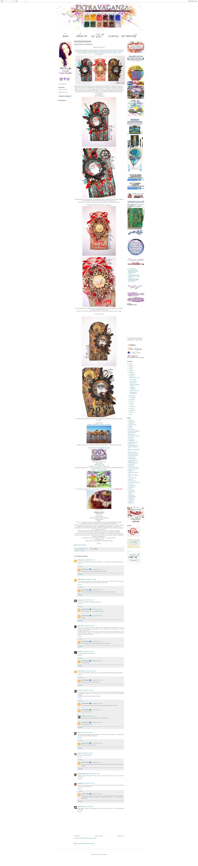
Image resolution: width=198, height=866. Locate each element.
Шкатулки (130, 495)
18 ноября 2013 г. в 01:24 (96, 703)
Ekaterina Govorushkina (63, 89)
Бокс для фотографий (133, 431)
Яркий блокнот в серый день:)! (133, 393)
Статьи (130, 484)
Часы (129, 493)
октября (131, 395)
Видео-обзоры (131, 432)
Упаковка (130, 490)
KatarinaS (80, 806)
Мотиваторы (131, 457)
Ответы (80, 566)
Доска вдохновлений (132, 435)
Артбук (129, 426)
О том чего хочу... (133, 379)
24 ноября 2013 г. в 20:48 (89, 783)
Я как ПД (130, 498)
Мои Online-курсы (132, 455)
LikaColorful (80, 560)
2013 (130, 372)
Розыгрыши (130, 480)
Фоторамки (130, 491)
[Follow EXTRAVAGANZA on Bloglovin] (65, 96)
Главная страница (99, 835)
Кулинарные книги (132, 445)
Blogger (105, 854)
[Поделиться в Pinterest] (97, 549)
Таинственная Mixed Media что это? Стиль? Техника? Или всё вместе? (133, 272)
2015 (130, 368)
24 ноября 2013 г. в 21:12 (96, 793)
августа (131, 399)
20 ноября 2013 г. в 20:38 (96, 722)
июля (131, 401)
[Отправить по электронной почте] (91, 549)
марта (131, 408)
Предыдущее (121, 835)
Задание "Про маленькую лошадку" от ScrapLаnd (99, 424)
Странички (130, 485)
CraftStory (130, 499)
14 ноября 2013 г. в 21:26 (87, 690)
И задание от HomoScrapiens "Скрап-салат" (99, 466)
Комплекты (130, 443)
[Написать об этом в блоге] (92, 549)
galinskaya (80, 600)
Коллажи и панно (132, 442)
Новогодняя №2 (133, 381)
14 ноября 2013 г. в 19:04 (96, 641)
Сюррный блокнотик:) (134, 390)
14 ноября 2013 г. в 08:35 (88, 600)
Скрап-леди (80, 625)
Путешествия (131, 477)
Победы (130, 470)
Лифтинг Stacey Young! (135, 377)
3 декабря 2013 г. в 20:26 (88, 806)
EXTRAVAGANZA (85, 569)
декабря (132, 374)
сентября (132, 397)
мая (131, 404)
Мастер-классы (131, 452)
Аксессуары (131, 421)
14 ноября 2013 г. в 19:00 (96, 569)
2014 (130, 370)
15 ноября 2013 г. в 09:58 (86, 732)
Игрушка (130, 437)
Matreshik (80, 651)
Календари (130, 440)
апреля (131, 406)
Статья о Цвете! (132, 268)
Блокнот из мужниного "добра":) (134, 385)
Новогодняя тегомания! (133, 388)
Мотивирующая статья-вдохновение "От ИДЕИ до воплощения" (133, 280)
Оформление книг (132, 469)
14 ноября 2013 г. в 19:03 (96, 609)
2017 (130, 365)
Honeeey (80, 690)
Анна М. (79, 753)
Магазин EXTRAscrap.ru (133, 446)
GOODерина (80, 783)
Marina (79, 732)
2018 (130, 363)
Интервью (130, 439)
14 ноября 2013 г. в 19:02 (96, 589)
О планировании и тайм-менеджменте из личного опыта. (133, 276)
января (131, 412)
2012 (130, 414)
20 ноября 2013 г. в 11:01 (94, 773)
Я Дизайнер (82, 550)
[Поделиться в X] (94, 549)
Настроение (131, 458)
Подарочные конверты (133, 472)
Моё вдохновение (132, 453)
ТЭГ (79, 550)
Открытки (130, 466)
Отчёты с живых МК (132, 467)
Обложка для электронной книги (132, 462)
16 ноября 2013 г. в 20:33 (87, 753)
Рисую (129, 479)
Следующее (77, 835)
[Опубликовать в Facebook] (95, 549)
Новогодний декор (132, 460)
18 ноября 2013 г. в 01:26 (96, 762)
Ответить (80, 563)
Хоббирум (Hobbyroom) (83, 773)
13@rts (129, 420)
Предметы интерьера (133, 475)
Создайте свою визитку (63, 92)
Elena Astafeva (81, 670)
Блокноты (130, 429)
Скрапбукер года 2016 (133, 482)
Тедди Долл (130, 487)
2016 (130, 367)
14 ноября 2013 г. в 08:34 (90, 579)
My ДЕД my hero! (133, 382)
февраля (132, 410)
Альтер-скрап (131, 424)
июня (131, 403)
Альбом (130, 423)
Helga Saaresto (81, 579)
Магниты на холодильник (133, 449)
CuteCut (130, 501)
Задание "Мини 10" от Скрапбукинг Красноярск (99, 447)
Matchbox (130, 502)
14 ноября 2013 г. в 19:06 (96, 680)
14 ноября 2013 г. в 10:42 (88, 651)
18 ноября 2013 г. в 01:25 (96, 743)
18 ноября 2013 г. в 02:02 (91, 716)
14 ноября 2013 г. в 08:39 (89, 625)
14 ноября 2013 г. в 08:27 (89, 560)
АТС (129, 427)
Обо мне (130, 464)
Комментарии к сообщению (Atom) (89, 838)
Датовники (130, 434)
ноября (131, 375)
